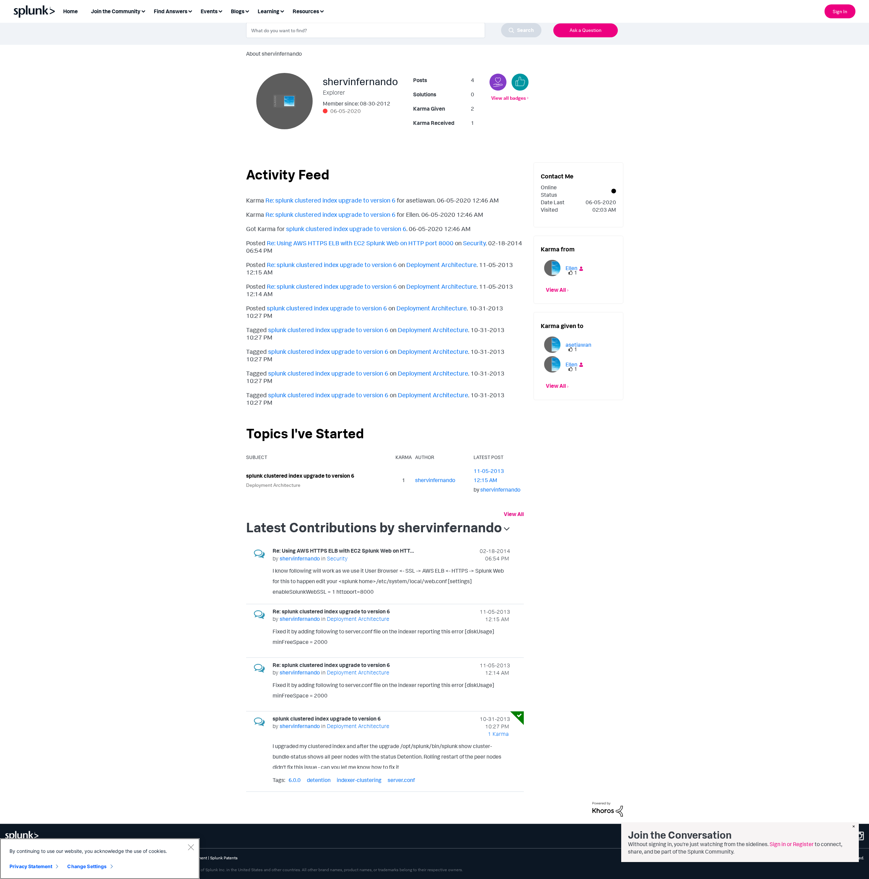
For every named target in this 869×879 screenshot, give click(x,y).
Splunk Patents (224, 857)
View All (514, 514)
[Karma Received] (520, 82)
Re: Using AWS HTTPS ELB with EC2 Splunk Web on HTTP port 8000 (360, 243)
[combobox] (393, 30)
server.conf (401, 780)
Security (474, 243)
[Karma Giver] (497, 82)
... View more (495, 589)
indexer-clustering (359, 780)
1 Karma (498, 733)
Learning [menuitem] (268, 11)
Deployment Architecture (441, 264)
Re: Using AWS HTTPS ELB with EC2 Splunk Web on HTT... (343, 550)
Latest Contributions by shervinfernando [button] (374, 527)
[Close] (190, 847)
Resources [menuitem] (306, 11)
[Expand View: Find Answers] (190, 10)
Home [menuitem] (70, 11)
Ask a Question (586, 30)
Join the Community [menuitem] (116, 11)
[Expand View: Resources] (321, 10)
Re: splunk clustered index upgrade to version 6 (330, 200)
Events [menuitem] (209, 11)
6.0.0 (295, 780)
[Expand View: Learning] (282, 10)
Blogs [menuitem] (237, 11)
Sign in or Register (792, 844)
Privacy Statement (31, 866)
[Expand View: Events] (220, 10)
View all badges (508, 98)
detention (319, 780)
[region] (100, 858)
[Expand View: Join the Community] (143, 10)
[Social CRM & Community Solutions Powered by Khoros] (607, 808)
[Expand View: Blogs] (247, 10)
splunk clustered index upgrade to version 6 (346, 228)
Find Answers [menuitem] (170, 11)
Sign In (840, 11)
